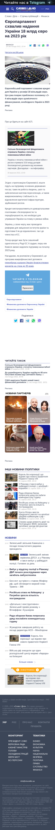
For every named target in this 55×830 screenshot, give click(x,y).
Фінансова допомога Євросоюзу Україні (25, 304)
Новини (10, 537)
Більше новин (26, 662)
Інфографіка (28, 670)
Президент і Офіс (17, 741)
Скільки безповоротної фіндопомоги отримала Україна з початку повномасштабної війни (26, 152)
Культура (38, 747)
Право (36, 763)
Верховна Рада (16, 744)
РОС (47, 9)
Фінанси (45, 16)
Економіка (39, 744)
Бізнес (36, 741)
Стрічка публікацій (29, 16)
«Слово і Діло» (20, 706)
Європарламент (14, 299)
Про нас (27, 722)
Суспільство (40, 767)
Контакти (44, 722)
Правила (36, 726)
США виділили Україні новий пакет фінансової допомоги (26, 381)
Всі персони (15, 760)
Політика (38, 760)
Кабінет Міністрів (17, 747)
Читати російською (14, 52)
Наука (36, 751)
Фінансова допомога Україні (20, 309)
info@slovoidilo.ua (27, 781)
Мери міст (14, 757)
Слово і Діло (11, 16)
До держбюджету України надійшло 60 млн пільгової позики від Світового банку (26, 374)
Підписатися (28, 288)
